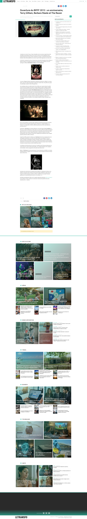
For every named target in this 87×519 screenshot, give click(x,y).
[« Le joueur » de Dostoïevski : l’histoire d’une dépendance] (25, 222)
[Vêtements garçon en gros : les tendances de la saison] (27, 333)
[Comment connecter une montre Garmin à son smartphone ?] (29, 430)
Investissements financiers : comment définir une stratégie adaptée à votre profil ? (63, 411)
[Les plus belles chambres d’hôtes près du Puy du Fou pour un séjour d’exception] (18, 372)
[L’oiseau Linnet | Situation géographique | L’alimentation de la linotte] (25, 211)
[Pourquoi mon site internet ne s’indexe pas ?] (55, 312)
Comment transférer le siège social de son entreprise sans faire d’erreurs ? (45, 406)
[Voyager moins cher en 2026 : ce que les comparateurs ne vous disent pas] (55, 372)
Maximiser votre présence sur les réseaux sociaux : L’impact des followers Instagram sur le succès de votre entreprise (27, 308)
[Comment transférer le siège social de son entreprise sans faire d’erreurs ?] (36, 407)
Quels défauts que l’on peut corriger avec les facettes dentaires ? (61, 479)
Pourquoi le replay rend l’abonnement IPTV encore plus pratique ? (63, 74)
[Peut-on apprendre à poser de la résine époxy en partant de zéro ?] (55, 407)
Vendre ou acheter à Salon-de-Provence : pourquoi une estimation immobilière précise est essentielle (64, 60)
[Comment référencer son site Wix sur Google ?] (36, 308)
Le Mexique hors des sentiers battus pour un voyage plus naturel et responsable (45, 376)
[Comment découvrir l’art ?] (47, 222)
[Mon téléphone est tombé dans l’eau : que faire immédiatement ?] (43, 448)
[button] (21, 217)
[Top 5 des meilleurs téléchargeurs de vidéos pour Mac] (57, 296)
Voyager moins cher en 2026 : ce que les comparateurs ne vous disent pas (64, 372)
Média (27, 1)
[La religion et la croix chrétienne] (36, 222)
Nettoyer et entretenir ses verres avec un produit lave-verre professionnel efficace (63, 58)
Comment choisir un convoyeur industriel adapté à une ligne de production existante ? (26, 406)
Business (39, 1)
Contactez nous (52, 1)
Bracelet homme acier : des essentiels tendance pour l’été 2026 (61, 336)
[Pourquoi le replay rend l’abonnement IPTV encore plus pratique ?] (57, 430)
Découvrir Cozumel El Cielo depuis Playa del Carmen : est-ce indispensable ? (63, 49)
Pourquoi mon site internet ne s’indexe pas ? (63, 312)
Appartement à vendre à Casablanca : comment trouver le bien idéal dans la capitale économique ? (64, 54)
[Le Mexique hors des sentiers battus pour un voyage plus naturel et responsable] (36, 377)
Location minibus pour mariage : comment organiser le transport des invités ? (63, 30)
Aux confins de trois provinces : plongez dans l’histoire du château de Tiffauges (64, 376)
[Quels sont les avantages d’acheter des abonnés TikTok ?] (36, 312)
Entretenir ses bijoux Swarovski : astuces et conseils (61, 332)
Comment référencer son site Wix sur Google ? (45, 307)
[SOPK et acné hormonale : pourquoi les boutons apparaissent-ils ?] (27, 476)
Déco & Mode (34, 1)
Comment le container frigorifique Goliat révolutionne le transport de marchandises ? (63, 46)
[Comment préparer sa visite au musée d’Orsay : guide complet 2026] (29, 252)
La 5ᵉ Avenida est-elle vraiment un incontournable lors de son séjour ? (27, 377)
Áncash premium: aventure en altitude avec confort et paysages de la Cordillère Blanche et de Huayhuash (45, 372)
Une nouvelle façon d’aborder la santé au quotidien (60, 467)
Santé (43, 1)
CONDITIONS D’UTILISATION (68, 516)
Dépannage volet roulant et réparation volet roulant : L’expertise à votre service (61, 340)
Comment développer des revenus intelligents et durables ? (27, 411)
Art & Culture (23, 1)
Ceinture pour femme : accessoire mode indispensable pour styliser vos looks (60, 328)
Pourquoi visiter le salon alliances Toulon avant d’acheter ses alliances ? (61, 324)
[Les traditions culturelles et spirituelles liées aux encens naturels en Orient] (62, 271)
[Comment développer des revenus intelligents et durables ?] (18, 411)
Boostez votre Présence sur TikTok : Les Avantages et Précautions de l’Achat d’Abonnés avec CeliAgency (64, 307)
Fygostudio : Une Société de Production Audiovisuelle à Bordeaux (26, 312)
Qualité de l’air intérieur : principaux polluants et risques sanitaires (62, 471)
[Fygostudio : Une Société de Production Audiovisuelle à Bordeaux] (18, 312)
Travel (30, 1)
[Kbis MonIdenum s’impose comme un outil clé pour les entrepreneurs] (29, 395)
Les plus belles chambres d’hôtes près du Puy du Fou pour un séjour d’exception (27, 372)
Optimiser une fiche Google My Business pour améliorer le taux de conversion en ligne (45, 411)
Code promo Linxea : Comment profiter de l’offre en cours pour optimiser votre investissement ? (64, 36)
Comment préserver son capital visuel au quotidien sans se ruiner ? (60, 475)
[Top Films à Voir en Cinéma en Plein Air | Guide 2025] (43, 271)
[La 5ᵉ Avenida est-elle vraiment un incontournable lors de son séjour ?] (18, 377)
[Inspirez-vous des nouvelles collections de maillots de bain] (46, 327)
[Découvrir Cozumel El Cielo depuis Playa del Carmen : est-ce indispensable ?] (29, 361)
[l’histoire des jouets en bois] (36, 211)
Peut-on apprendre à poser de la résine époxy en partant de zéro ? (64, 407)
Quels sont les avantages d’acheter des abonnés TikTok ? (45, 312)
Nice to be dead (49, 177)
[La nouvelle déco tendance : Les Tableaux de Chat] (47, 211)
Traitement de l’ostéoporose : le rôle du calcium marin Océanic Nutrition (61, 483)
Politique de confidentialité (59, 516)
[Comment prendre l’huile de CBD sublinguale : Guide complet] (46, 481)
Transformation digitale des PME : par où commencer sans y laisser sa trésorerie (62, 41)
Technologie (46, 1)
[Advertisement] (36, 45)
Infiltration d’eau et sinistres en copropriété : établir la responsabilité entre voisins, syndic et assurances (63, 33)
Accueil (18, 1)
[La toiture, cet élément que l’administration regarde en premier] (46, 338)
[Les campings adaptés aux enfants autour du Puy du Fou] (57, 361)
